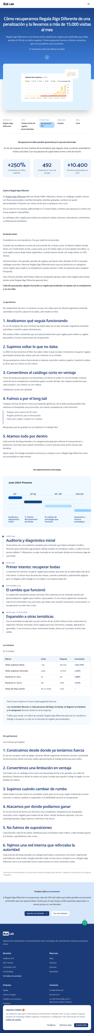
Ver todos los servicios (12, 976)
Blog (51, 958)
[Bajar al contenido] (47, 57)
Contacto (6, 1003)
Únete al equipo (9, 994)
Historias (53, 963)
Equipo (5, 990)
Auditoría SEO (8, 958)
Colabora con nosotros (12, 999)
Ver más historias (60, 913)
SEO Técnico (8, 963)
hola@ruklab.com (56, 990)
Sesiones (53, 967)
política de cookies (13, 1019)
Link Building (8, 971)
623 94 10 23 (54, 994)
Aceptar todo (81, 1025)
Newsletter (53, 971)
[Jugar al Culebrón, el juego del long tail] (84, 922)
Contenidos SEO (9, 967)
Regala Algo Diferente (16, 197)
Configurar (51, 1025)
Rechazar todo (66, 1025)
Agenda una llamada (35, 913)
